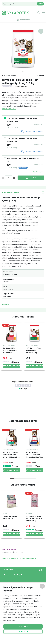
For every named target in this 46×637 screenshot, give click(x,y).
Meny (43, 12)
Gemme (41, 75)
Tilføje (33, 177)
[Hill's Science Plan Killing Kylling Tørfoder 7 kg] (34, 333)
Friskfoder (7, 296)
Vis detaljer (23, 631)
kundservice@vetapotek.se (15, 575)
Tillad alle (23, 626)
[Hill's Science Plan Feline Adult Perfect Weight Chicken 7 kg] (11, 437)
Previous (4, 48)
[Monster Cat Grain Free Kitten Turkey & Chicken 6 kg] (34, 501)
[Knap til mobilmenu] (38, 12)
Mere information (9, 109)
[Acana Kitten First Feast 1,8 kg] (11, 501)
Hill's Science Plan (9, 76)
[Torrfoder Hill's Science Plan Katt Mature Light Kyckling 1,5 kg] (11, 333)
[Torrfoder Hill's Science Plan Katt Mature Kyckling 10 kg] (34, 437)
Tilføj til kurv (13, 366)
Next (41, 48)
